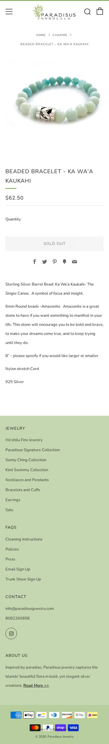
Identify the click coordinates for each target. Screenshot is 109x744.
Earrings (12, 500)
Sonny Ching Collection (25, 460)
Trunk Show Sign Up (23, 579)
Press (10, 559)
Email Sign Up (17, 569)
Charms (60, 35)
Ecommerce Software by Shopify (54, 729)
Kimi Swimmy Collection (26, 470)
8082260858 (17, 618)
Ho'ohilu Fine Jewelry (24, 440)
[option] (54, 103)
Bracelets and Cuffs (22, 490)
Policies (12, 549)
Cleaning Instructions (23, 539)
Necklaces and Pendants (27, 480)
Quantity (13, 219)
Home (41, 35)
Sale (9, 510)
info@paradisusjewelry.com (29, 608)
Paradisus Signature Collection (32, 450)
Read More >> (36, 685)
